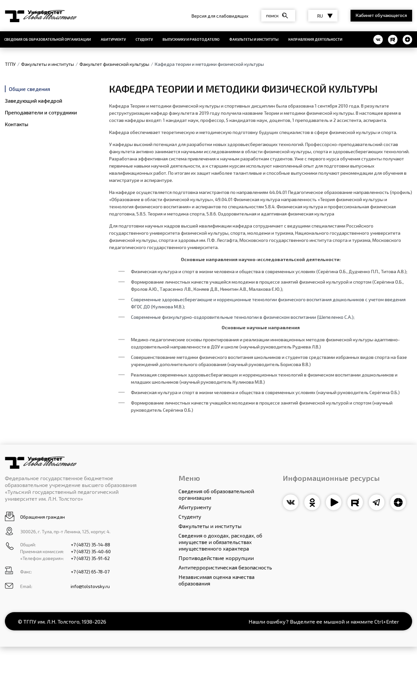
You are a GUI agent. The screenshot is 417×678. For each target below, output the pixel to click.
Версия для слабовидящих (220, 16)
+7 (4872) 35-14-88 (90, 544)
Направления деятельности (315, 39)
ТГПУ (10, 64)
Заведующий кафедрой (33, 100)
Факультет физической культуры (114, 64)
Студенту (144, 39)
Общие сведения (29, 89)
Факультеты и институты (254, 39)
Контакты (16, 124)
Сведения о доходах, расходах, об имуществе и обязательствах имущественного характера (220, 542)
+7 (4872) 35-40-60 (91, 551)
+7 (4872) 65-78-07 (90, 571)
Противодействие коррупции (216, 558)
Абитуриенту (113, 39)
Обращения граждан (42, 517)
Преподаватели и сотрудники (41, 112)
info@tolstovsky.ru (90, 586)
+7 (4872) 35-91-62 (90, 558)
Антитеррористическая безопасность (225, 567)
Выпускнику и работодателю (191, 39)
